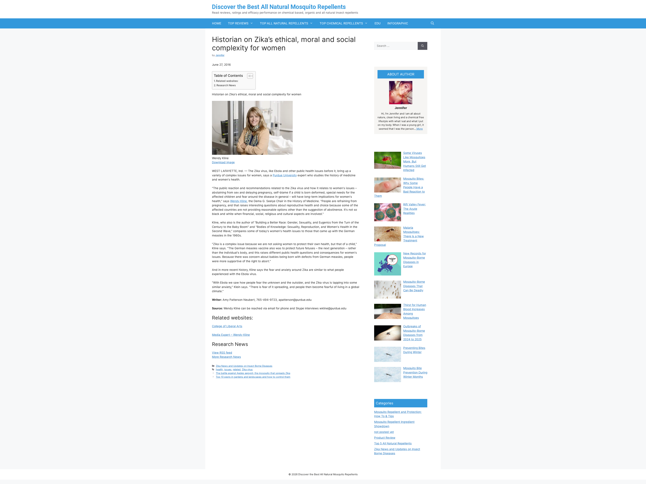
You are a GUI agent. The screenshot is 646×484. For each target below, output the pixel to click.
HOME (216, 23)
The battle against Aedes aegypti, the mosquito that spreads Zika (253, 373)
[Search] (422, 46)
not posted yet (384, 432)
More (419, 128)
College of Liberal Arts (227, 326)
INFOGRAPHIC (397, 23)
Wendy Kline (238, 201)
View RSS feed (222, 352)
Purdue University (285, 175)
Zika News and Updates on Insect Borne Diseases (244, 365)
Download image (223, 162)
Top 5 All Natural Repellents (393, 443)
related (237, 369)
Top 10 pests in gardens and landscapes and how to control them (253, 376)
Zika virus (247, 369)
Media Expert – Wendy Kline (231, 334)
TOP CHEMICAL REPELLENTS (341, 23)
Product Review (384, 437)
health (219, 369)
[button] (432, 23)
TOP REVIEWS (238, 23)
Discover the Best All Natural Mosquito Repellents (279, 6)
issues (227, 369)
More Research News (226, 357)
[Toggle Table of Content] (248, 76)
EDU (377, 23)
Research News (226, 85)
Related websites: (227, 81)
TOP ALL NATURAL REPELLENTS (284, 23)
